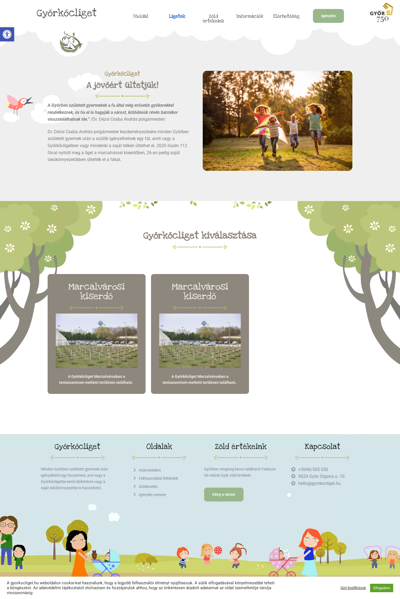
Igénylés (328, 16)
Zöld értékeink (213, 18)
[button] (7, 34)
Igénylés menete (152, 494)
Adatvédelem (150, 470)
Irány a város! (223, 494)
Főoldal (140, 16)
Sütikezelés (148, 486)
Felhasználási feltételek (158, 478)
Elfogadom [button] (381, 588)
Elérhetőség (286, 16)
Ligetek (177, 16)
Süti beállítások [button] (353, 588)
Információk (249, 16)
